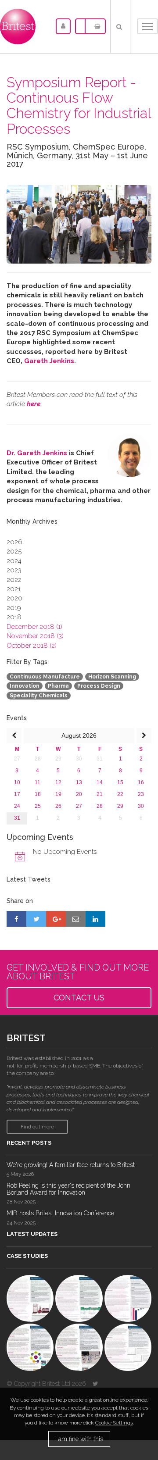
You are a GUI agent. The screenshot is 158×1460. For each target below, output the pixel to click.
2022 (14, 580)
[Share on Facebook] (16, 919)
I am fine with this (79, 1438)
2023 (14, 570)
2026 (14, 542)
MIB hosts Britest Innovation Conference (60, 1213)
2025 (14, 551)
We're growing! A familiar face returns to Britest (71, 1164)
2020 (14, 598)
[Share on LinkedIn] (95, 919)
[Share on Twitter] (36, 919)
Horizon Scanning (112, 677)
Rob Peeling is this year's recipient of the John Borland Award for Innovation (68, 1189)
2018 (14, 617)
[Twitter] (95, 1384)
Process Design (98, 686)
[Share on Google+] (56, 919)
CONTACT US (79, 997)
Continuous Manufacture (45, 677)
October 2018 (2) (32, 646)
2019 (14, 608)
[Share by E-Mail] (76, 919)
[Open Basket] (95, 26)
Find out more (37, 1127)
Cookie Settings (114, 1423)
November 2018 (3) (35, 636)
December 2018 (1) (34, 627)
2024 (14, 561)
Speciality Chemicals (39, 696)
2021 (14, 589)
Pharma (58, 686)
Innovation (25, 686)
